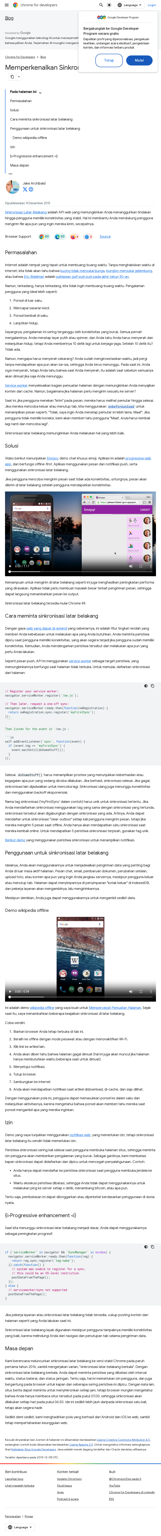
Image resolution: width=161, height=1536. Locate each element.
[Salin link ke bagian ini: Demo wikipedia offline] (53, 910)
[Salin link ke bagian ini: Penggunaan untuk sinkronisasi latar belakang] (112, 853)
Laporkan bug (14, 1479)
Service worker (16, 386)
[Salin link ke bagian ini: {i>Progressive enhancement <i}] (80, 1215)
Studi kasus (64, 1485)
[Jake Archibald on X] (25, 190)
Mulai (139, 60)
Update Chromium (69, 1479)
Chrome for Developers (20, 57)
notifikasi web (80, 1135)
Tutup (109, 60)
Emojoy (52, 458)
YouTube (114, 1485)
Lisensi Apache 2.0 (81, 1444)
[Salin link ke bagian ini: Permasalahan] (41, 252)
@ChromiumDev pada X (125, 1479)
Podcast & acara (68, 1499)
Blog (9, 18)
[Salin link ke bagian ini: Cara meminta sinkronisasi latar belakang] (102, 616)
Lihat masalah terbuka (19, 1485)
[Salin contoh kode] (152, 686)
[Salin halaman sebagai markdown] (12, 76)
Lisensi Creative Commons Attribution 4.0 (123, 1440)
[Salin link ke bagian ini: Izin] (17, 1122)
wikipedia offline (42, 1008)
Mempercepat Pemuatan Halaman (115, 1008)
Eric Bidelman (34, 277)
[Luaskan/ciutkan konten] (40, 92)
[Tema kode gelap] (146, 686)
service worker (80, 661)
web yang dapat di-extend (46, 628)
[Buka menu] (7, 5)
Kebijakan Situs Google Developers (33, 1449)
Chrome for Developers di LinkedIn (132, 1492)
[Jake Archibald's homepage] (31, 190)
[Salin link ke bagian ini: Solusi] (22, 446)
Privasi (29, 1516)
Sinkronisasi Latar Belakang (26, 212)
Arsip (60, 1492)
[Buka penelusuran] (101, 5)
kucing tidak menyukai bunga (82, 271)
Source (105, 237)
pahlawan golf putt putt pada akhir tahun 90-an (92, 277)
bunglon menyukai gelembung (129, 271)
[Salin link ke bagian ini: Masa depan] (37, 1348)
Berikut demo (15, 840)
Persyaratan (13, 1516)
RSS (111, 1499)
